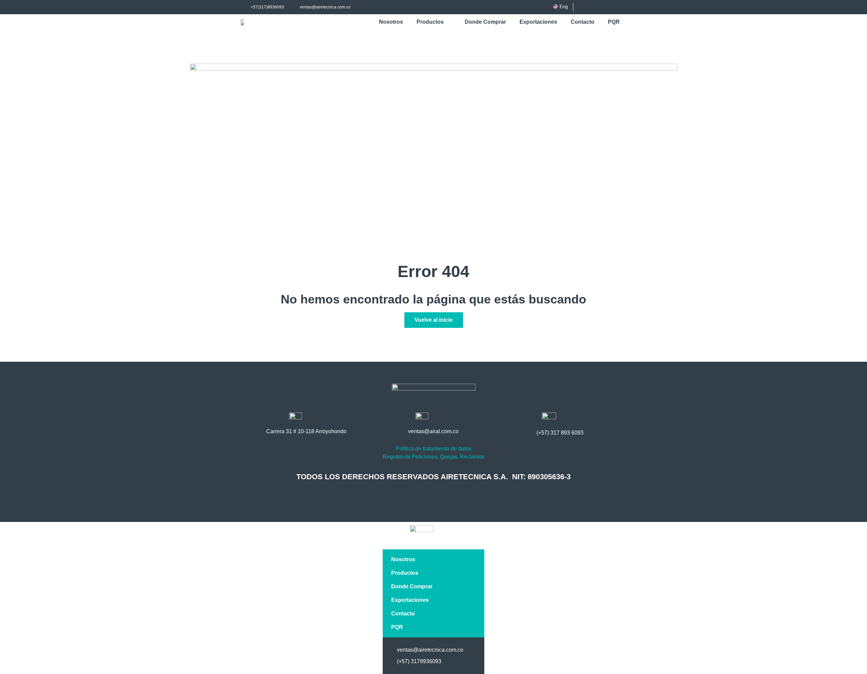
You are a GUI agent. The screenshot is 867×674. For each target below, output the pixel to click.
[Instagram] (592, 7)
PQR (614, 22)
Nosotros (391, 22)
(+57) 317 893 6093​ (560, 433)
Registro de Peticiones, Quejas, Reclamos (433, 457)
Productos (430, 22)
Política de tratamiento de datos (433, 448)
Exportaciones (538, 22)
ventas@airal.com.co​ (433, 431)
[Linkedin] (604, 7)
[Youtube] (615, 7)
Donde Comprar (485, 22)
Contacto (582, 22)
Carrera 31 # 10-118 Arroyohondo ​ (307, 431)
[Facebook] (581, 7)
